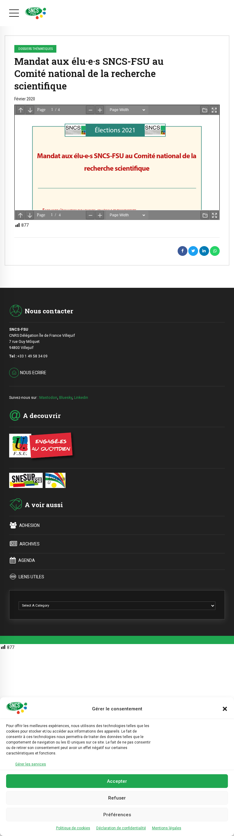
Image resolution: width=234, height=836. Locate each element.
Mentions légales (166, 828)
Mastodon (48, 397)
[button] (225, 709)
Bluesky (65, 397)
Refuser (117, 798)
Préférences (117, 814)
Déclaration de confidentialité (121, 828)
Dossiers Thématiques (35, 49)
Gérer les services (30, 764)
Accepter (117, 781)
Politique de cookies (73, 828)
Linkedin (81, 397)
